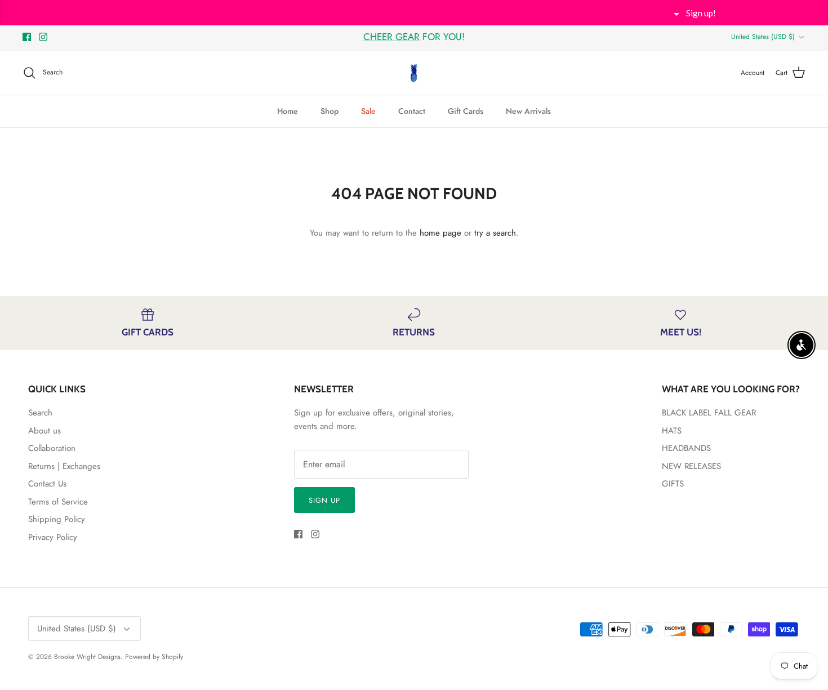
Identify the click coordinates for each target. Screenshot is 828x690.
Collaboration (51, 448)
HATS (672, 430)
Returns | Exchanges (64, 466)
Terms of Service (58, 502)
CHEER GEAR (391, 36)
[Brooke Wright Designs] (414, 73)
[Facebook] (27, 37)
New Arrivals (528, 111)
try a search (495, 233)
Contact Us (47, 483)
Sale (368, 111)
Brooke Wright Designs (87, 657)
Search (40, 412)
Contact (411, 111)
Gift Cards (465, 111)
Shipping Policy (56, 519)
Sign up (324, 500)
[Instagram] (43, 37)
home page (440, 233)
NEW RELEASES (691, 466)
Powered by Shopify (154, 657)
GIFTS (673, 483)
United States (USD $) (763, 37)
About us (44, 430)
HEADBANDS (686, 448)
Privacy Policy (52, 537)
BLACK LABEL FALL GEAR (709, 412)
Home (287, 111)
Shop (329, 111)
